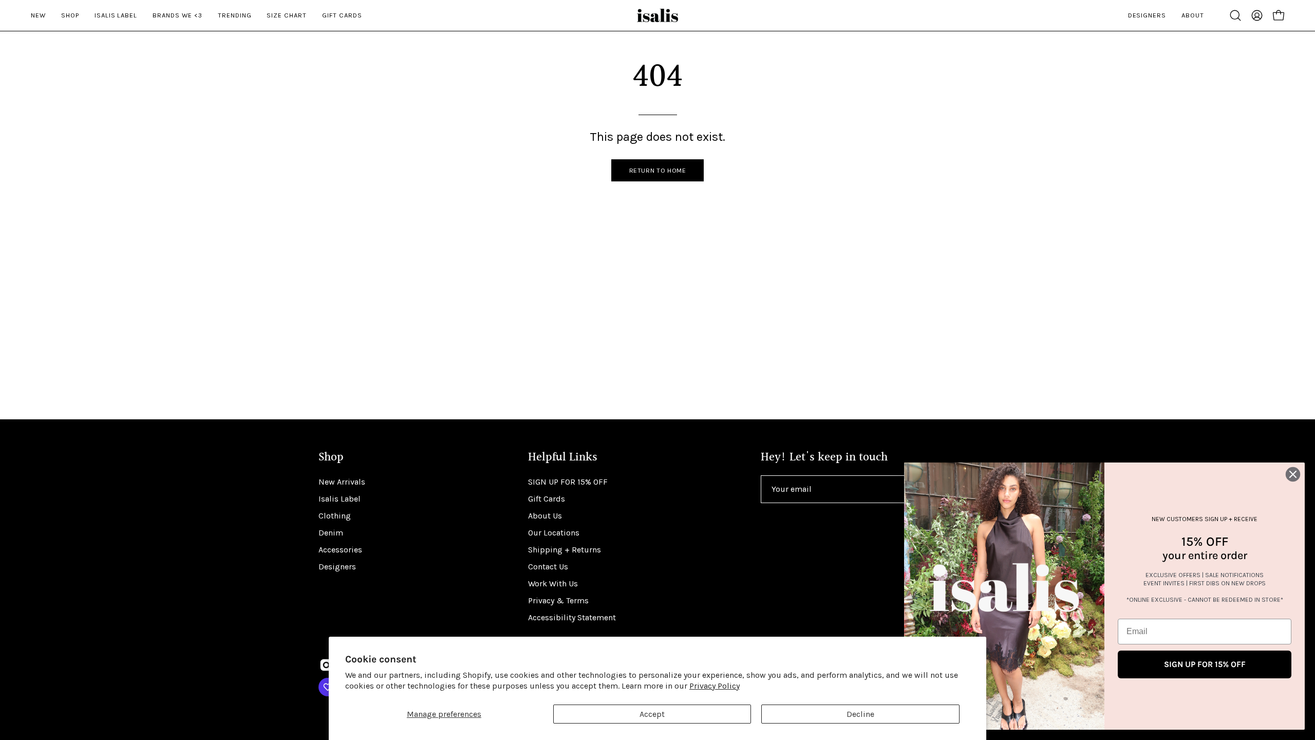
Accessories (340, 549)
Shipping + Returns (564, 549)
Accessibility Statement (572, 617)
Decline (860, 714)
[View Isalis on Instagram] (326, 665)
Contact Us (548, 566)
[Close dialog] (1293, 474)
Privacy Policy (714, 686)
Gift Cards (546, 499)
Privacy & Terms (558, 600)
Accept (652, 714)
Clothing (334, 516)
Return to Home (657, 170)
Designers (337, 566)
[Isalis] (657, 15)
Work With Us (553, 583)
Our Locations (553, 533)
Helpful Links (562, 457)
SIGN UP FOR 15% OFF (568, 482)
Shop (331, 457)
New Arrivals (341, 482)
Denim (330, 533)
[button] (1235, 15)
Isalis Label (339, 499)
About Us (545, 516)
